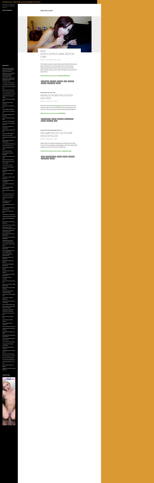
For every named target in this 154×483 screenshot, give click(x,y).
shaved (58, 83)
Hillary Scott (45, 158)
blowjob (60, 81)
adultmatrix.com (46, 118)
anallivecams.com (50, 156)
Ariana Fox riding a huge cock (8, 121)
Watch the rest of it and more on (53, 113)
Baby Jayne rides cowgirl (7, 135)
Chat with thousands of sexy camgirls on (55, 151)
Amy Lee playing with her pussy (8, 143)
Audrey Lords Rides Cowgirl (8, 357)
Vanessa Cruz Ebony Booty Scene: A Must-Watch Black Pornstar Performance (8, 70)
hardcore (71, 81)
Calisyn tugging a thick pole (8, 109)
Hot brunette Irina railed (7, 165)
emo (65, 81)
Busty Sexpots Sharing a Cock (8, 353)
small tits (49, 120)
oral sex (44, 83)
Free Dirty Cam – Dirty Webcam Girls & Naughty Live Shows (21, 2)
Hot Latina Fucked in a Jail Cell (8, 355)
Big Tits (47, 130)
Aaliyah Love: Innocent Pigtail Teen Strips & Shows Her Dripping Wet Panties (8, 75)
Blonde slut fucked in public (8, 159)
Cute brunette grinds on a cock (8, 93)
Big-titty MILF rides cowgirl (8, 90)
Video (43, 59)
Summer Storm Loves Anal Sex (8, 214)
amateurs (53, 81)
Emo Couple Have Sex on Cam (57, 55)
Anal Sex (42, 130)
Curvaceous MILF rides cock (8, 82)
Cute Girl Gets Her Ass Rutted (8, 341)
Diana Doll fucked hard (7, 151)
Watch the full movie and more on (55, 75)
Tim (59, 59)
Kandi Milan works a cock (7, 145)
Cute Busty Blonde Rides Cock (8, 359)
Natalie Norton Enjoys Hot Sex (56, 97)
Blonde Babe (43, 92)
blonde (54, 118)
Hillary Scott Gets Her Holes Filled (56, 134)
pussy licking (51, 83)
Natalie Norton (69, 118)
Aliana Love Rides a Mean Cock (8, 326)
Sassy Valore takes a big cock (8, 133)
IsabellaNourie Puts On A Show (8, 216)
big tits (67, 143)
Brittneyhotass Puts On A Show (8, 225)
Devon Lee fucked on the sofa (8, 92)
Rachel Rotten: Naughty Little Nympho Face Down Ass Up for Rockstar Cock (8, 79)
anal (43, 156)
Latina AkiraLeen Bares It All (8, 193)
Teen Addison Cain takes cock (8, 84)
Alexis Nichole (45, 81)
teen (56, 120)
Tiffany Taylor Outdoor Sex (8, 195)
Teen (54, 92)
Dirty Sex (42, 51)
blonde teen (59, 105)
